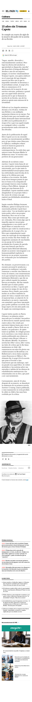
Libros (17, 21)
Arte (21, 21)
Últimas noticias (7, 540)
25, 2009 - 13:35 (19, 46)
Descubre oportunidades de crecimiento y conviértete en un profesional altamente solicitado (22, 659)
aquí (27, 479)
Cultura (6, 17)
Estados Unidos (13, 468)
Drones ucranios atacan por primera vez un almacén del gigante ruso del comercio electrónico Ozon (16, 562)
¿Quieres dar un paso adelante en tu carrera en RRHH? (21, 676)
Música (7, 21)
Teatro (12, 21)
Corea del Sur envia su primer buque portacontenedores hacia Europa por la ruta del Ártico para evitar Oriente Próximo (15, 545)
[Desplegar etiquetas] (29, 468)
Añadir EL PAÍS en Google (11, 55)
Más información (5, 475)
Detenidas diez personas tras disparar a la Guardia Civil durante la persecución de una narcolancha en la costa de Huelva (16, 569)
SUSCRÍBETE (23, 11)
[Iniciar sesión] (28, 11)
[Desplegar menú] (3, 11)
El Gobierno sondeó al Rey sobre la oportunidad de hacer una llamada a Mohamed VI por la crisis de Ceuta (16, 590)
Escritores (4, 468)
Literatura (21, 468)
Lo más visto (6, 578)
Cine (3, 21)
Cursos (16, 628)
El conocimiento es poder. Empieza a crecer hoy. (16, 651)
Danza (25, 21)
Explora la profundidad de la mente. (22, 666)
